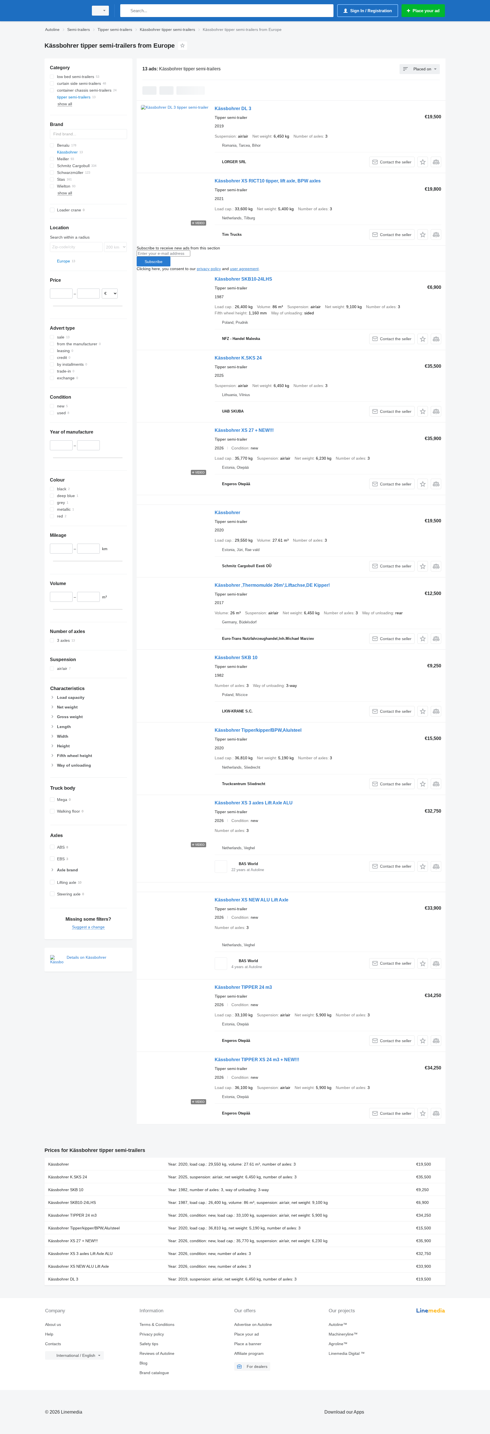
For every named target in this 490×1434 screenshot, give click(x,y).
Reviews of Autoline (157, 1353)
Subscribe (153, 261)
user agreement (244, 268)
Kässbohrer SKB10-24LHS (243, 279)
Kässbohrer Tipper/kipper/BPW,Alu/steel (258, 730)
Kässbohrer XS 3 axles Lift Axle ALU (254, 802)
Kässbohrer (227, 512)
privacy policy (209, 268)
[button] (422, 162)
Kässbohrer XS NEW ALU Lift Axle (251, 899)
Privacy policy (152, 1334)
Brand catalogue (154, 1372)
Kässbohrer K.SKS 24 (238, 358)
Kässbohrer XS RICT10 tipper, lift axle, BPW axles (268, 180)
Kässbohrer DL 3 (233, 108)
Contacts (53, 1344)
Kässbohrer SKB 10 (236, 657)
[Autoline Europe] (65, 10)
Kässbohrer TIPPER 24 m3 (243, 987)
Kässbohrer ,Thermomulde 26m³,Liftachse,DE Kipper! (272, 585)
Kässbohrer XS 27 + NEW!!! (244, 430)
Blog (143, 1363)
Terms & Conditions (157, 1324)
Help (49, 1334)
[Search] (125, 10)
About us (53, 1324)
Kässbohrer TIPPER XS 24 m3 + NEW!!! (257, 1059)
